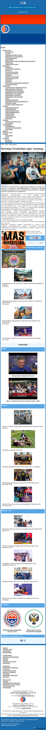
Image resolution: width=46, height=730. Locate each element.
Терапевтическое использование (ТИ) (16, 101)
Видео (7, 98)
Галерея (5, 134)
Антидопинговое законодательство (16, 87)
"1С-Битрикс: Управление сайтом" (28, 719)
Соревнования (7, 124)
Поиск (41, 242)
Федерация (6, 66)
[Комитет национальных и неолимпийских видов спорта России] (39, 238)
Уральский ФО (9, 115)
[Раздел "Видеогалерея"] (43, 350)
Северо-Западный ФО (12, 110)
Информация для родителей (14, 97)
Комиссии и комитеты (11, 73)
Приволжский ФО (10, 109)
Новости (5, 131)
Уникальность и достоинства (14, 56)
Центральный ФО (10, 117)
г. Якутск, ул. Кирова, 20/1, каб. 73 (23, 705)
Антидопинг (8, 79)
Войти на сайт (23, 12)
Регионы (5, 106)
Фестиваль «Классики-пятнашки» (12, 450)
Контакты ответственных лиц (14, 104)
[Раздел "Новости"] (43, 407)
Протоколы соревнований (13, 128)
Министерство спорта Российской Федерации (34, 630)
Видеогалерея (7, 652)
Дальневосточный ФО (12, 107)
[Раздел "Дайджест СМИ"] (43, 512)
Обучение (6, 138)
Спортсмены (9, 123)
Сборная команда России (13, 121)
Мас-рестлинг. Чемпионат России (23, 376)
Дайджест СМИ (7, 132)
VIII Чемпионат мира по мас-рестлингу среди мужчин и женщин (21, 338)
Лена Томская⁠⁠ (15, 724)
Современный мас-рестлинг (13, 55)
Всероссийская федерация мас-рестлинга (25, 715)
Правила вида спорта (11, 64)
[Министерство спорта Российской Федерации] (31, 238)
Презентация (9, 62)
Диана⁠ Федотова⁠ (11, 725)
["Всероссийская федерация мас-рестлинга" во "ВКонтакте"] (24, 3)
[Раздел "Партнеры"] (43, 606)
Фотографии (9, 135)
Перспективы (9, 59)
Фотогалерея (7, 651)
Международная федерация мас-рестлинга (12, 630)
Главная (3, 47)
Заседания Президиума (10, 675)
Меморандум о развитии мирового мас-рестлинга (20, 61)
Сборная (5, 120)
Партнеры (8, 81)
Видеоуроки (9, 141)
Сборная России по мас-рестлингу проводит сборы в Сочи (20, 581)
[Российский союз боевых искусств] (36, 238)
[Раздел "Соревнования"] (43, 249)
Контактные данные (11, 84)
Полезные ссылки (10, 103)
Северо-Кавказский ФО (12, 112)
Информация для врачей (13, 95)
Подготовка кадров (11, 58)
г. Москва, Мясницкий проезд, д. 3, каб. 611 (23, 692)
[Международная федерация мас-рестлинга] (34, 238)
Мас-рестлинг (7, 50)
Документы (8, 75)
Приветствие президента (12, 69)
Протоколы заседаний (12, 76)
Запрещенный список (11, 100)
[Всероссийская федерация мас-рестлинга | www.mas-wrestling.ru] (5, 33)
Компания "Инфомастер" (16, 721)
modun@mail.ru (26, 708)
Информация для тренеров (13, 93)
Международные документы (13, 89)
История (7, 53)
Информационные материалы (14, 90)
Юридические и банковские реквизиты (17, 83)
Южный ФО (8, 118)
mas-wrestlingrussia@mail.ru (26, 695)
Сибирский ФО (9, 114)
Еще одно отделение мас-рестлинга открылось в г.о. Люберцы (21, 466)
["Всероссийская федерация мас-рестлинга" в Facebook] (21, 3)
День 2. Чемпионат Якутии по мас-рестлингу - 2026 (23, 401)
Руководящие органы (11, 72)
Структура (8, 70)
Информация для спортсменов (14, 92)
